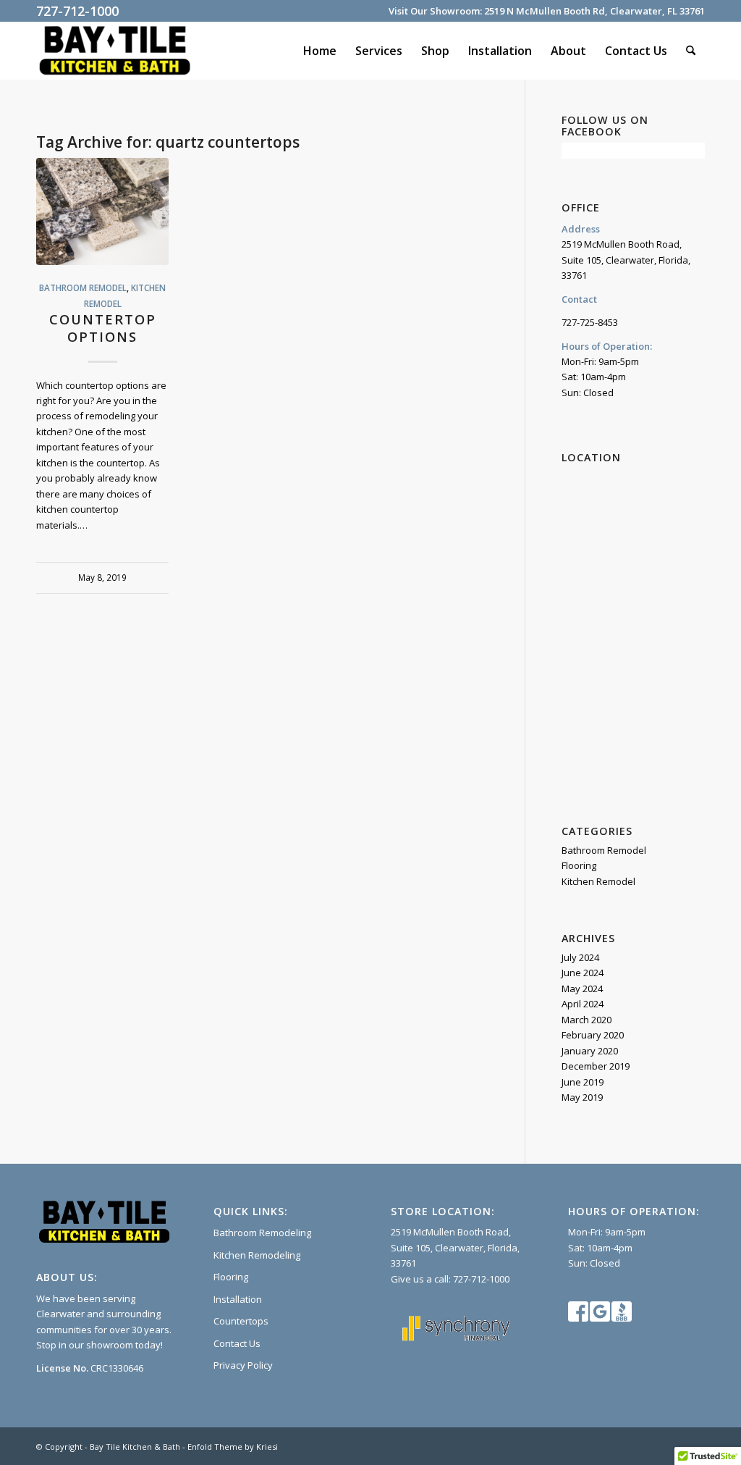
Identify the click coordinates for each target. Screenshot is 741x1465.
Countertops (240, 1320)
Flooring (579, 865)
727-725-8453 (590, 322)
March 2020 (586, 1019)
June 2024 (583, 972)
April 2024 (583, 1003)
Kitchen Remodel (598, 881)
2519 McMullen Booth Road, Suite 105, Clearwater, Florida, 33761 (455, 1247)
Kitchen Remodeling (256, 1255)
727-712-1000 (77, 11)
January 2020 (590, 1050)
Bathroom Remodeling (262, 1232)
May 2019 (582, 1097)
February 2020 (593, 1034)
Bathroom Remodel (83, 287)
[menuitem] (320, 51)
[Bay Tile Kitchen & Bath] (115, 51)
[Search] (691, 51)
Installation (237, 1299)
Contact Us (237, 1343)
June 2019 (583, 1081)
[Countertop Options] (102, 211)
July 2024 (580, 957)
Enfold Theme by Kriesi (232, 1446)
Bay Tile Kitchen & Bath (135, 1446)
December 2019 (596, 1065)
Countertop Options (102, 328)
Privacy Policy (243, 1365)
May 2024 (582, 988)
